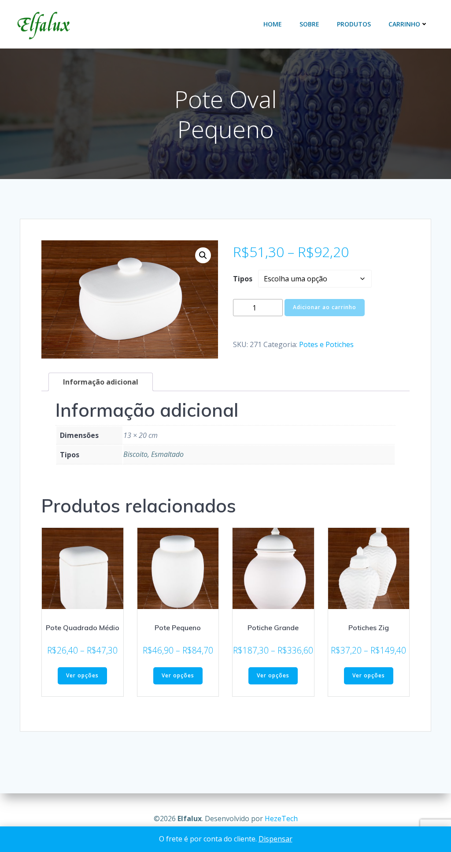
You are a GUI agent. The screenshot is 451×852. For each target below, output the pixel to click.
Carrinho (404, 24)
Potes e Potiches (326, 344)
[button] (203, 255)
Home (272, 24)
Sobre (309, 24)
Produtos (354, 24)
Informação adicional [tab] (100, 382)
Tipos (242, 279)
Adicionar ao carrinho (324, 307)
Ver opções (82, 675)
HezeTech (281, 818)
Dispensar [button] (275, 839)
